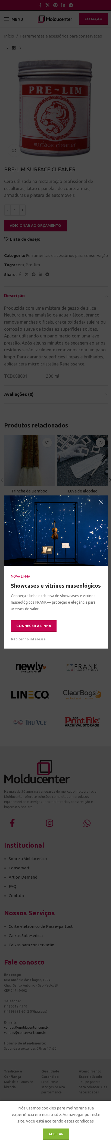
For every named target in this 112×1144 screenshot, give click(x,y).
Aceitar (56, 1134)
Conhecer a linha (33, 626)
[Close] (101, 502)
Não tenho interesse (28, 639)
